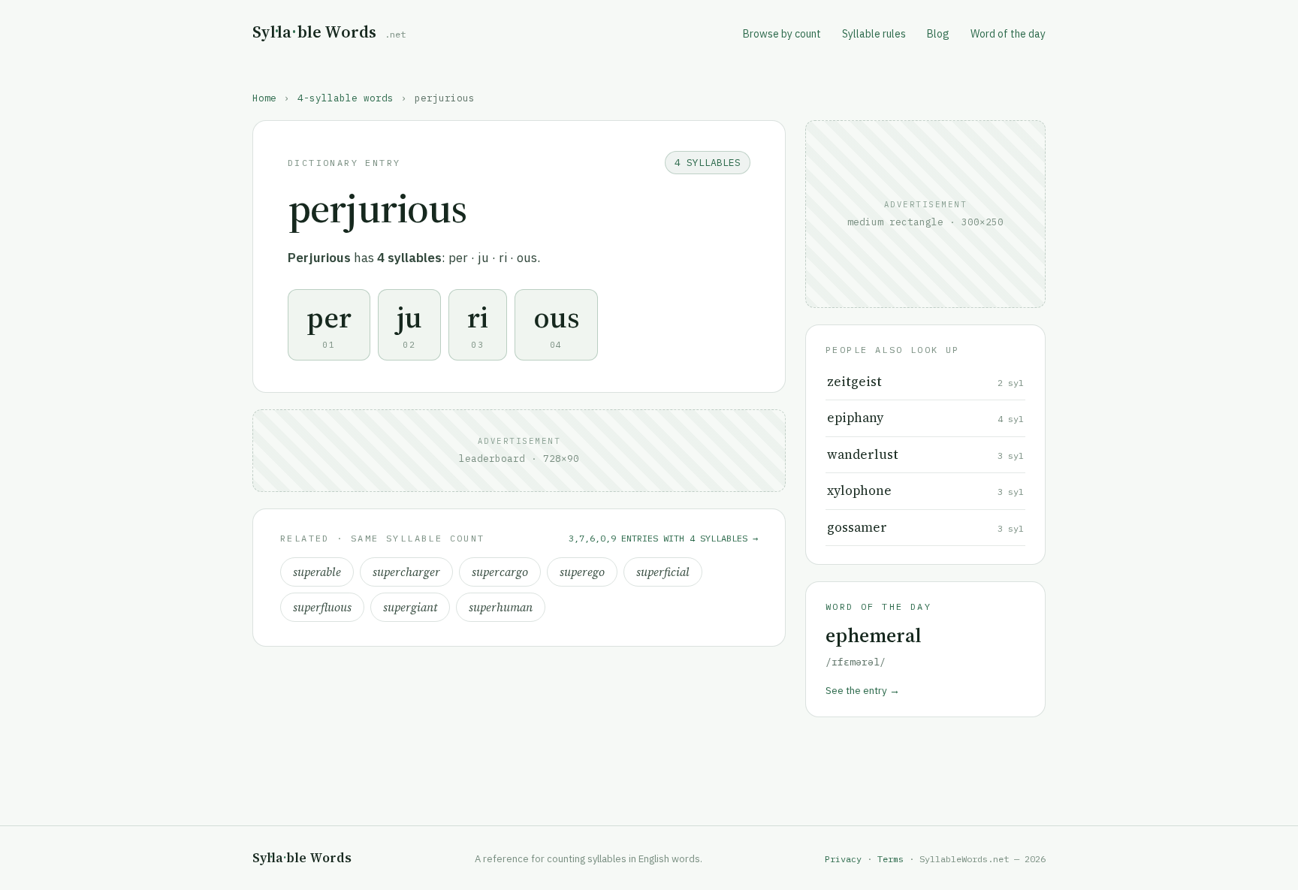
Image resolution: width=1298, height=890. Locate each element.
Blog (938, 34)
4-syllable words (345, 98)
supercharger (406, 572)
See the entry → (863, 690)
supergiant (410, 607)
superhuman (501, 607)
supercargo (500, 572)
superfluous (322, 607)
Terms (890, 858)
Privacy (843, 858)
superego (582, 572)
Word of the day (1008, 34)
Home (264, 98)
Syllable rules (874, 34)
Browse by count (782, 34)
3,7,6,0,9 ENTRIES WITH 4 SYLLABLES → (663, 538)
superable (317, 572)
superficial (663, 572)
